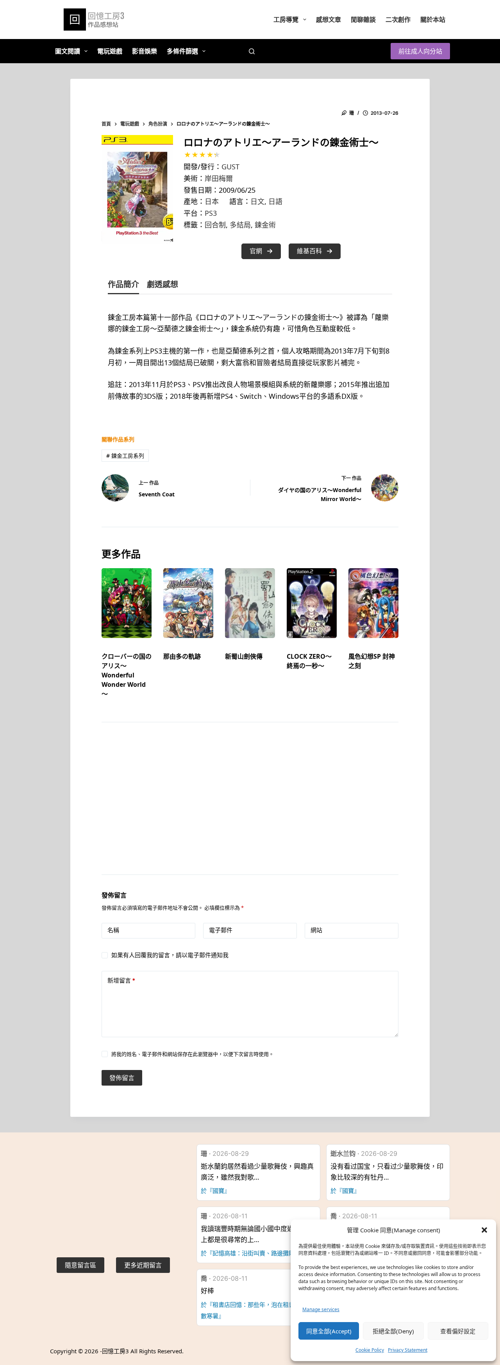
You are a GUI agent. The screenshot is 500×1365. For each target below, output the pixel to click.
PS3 (211, 213)
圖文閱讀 (67, 51)
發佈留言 (121, 1078)
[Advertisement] (250, 808)
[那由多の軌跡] (188, 603)
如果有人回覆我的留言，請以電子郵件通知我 (170, 955)
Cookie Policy (369, 1350)
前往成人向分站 (420, 51)
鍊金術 (265, 224)
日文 (257, 201)
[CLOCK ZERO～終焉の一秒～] (312, 603)
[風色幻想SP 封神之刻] (373, 603)
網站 (316, 930)
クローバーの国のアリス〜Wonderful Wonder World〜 (127, 675)
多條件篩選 (182, 51)
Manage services (320, 1309)
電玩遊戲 (109, 51)
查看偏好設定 (457, 1331)
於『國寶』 (215, 1190)
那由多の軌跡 (182, 656)
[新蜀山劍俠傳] (250, 603)
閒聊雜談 (363, 19)
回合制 (215, 224)
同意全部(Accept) (329, 1331)
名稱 (113, 930)
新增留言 (121, 980)
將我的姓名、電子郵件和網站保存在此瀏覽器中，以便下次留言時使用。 (192, 1054)
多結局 (240, 224)
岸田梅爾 (219, 178)
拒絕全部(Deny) (393, 1331)
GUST (230, 166)
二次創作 (398, 19)
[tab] (123, 286)
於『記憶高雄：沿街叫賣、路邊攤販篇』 (253, 1253)
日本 (212, 201)
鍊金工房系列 (125, 455)
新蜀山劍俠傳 (243, 656)
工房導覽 (285, 19)
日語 (275, 201)
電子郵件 (220, 930)
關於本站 (432, 19)
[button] (484, 1230)
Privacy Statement (407, 1350)
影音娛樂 (144, 51)
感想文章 (328, 19)
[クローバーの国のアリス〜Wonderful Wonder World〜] (127, 603)
